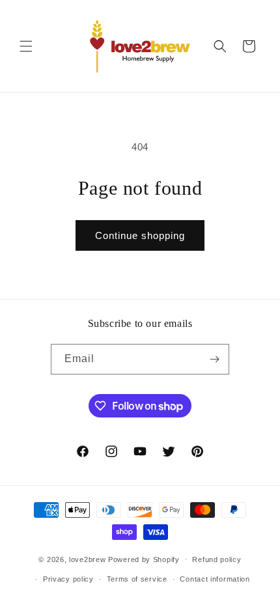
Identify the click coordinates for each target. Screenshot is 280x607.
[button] (26, 46)
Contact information (214, 579)
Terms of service (137, 579)
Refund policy (216, 559)
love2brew (87, 559)
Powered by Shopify (144, 559)
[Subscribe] (214, 359)
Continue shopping (140, 235)
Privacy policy (68, 579)
